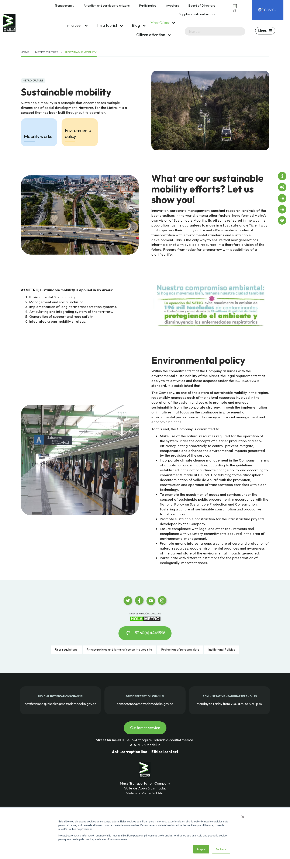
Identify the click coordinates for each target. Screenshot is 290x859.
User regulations (66, 649)
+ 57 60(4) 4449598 (148, 632)
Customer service (145, 727)
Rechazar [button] (221, 849)
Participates (147, 5)
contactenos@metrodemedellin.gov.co (145, 704)
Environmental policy (79, 133)
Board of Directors (201, 5)
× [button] (242, 815)
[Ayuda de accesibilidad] (282, 176)
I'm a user (74, 25)
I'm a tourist (107, 25)
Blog (136, 25)
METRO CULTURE (33, 80)
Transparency (64, 5)
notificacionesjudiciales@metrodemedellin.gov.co (60, 704)
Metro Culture (160, 22)
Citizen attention (151, 34)
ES (234, 10)
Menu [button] (262, 30)
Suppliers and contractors (197, 14)
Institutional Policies (221, 649)
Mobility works (38, 136)
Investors (172, 5)
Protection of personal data (180, 649)
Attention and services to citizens (107, 5)
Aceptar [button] (201, 849)
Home (25, 52)
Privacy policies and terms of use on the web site (119, 649)
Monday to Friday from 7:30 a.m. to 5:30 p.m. (230, 704)
